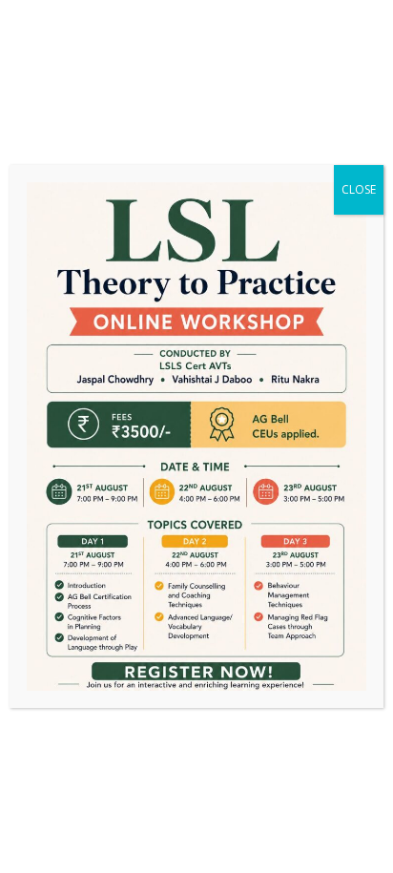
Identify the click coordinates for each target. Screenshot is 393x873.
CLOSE (358, 189)
